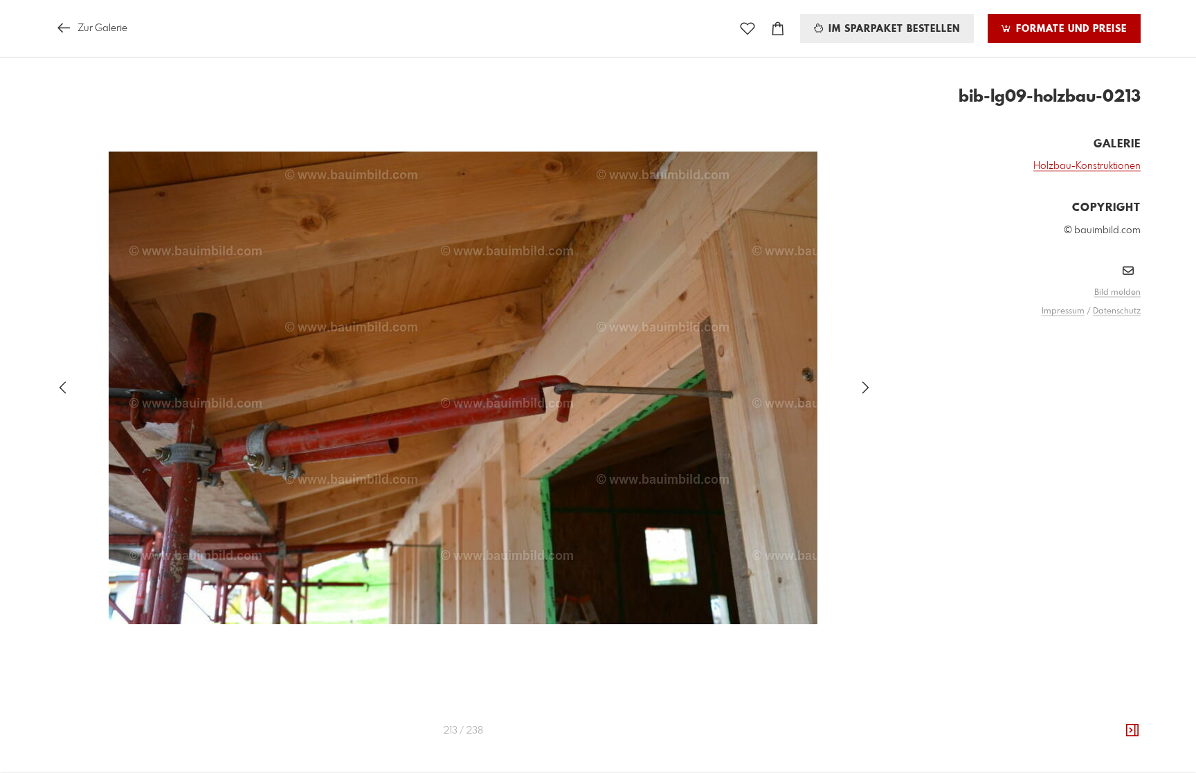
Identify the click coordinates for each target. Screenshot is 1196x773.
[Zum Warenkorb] (778, 28)
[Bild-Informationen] (1132, 731)
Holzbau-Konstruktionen (1087, 166)
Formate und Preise (1070, 29)
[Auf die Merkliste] (747, 28)
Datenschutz (1117, 311)
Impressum (1063, 311)
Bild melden (1117, 293)
